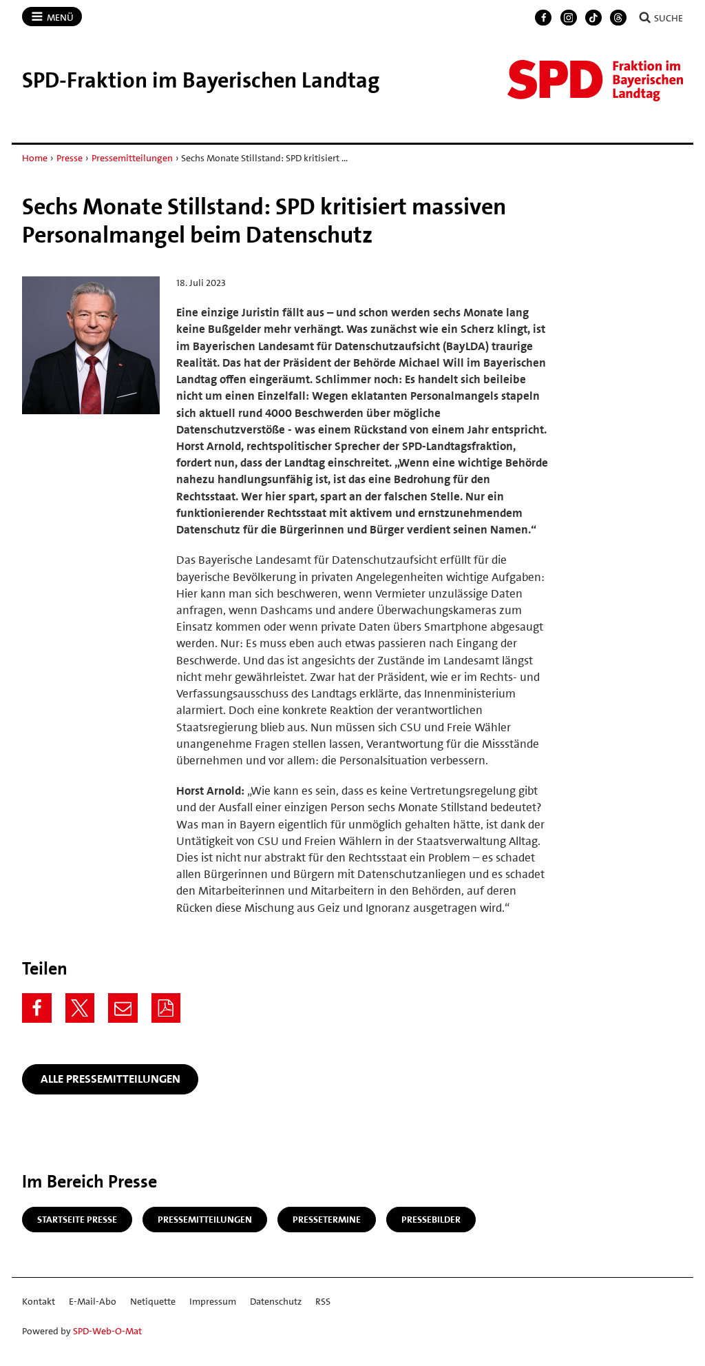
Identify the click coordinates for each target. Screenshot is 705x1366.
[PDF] (166, 1008)
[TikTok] (593, 18)
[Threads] (618, 18)
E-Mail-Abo (92, 1301)
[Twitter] (80, 1008)
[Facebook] (543, 18)
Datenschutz (276, 1301)
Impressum (212, 1301)
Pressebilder (431, 1219)
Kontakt (38, 1301)
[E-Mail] (123, 1008)
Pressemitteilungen (132, 158)
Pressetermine (327, 1219)
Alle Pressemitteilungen (110, 1078)
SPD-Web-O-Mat (107, 1331)
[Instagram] (568, 18)
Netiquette (153, 1301)
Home (35, 158)
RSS (322, 1301)
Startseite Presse (77, 1219)
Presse (69, 158)
